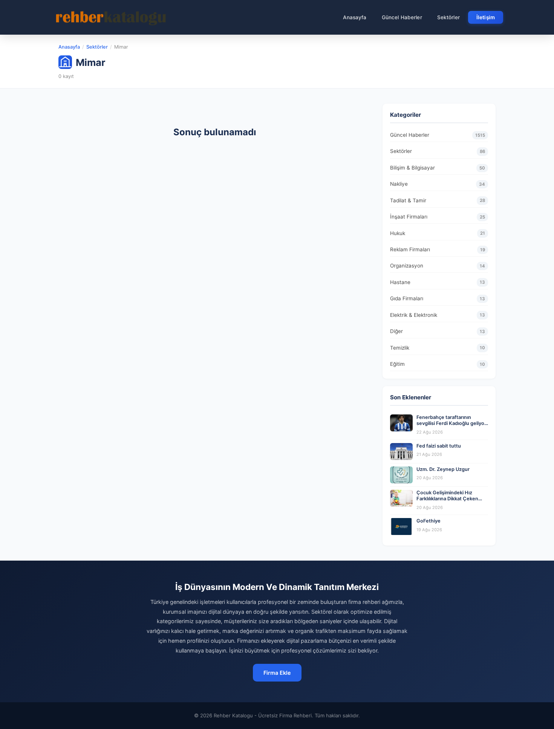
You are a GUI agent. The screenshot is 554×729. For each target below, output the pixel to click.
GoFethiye (428, 521)
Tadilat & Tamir (437, 200)
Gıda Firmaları (437, 298)
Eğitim (437, 364)
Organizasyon (437, 266)
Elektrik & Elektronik (437, 315)
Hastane (437, 282)
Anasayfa (355, 17)
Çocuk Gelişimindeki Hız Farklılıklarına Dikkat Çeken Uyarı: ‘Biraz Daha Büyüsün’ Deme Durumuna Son (447, 502)
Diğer (437, 331)
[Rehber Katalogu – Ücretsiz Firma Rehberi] (111, 17)
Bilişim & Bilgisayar (437, 168)
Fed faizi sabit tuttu (438, 446)
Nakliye (437, 184)
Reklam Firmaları (437, 249)
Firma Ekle (277, 672)
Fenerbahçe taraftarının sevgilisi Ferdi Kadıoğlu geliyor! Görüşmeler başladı (452, 423)
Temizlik (437, 348)
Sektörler (448, 17)
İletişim (485, 17)
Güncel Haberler (402, 17)
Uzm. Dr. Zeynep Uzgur (443, 469)
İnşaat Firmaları (437, 217)
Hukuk (437, 233)
